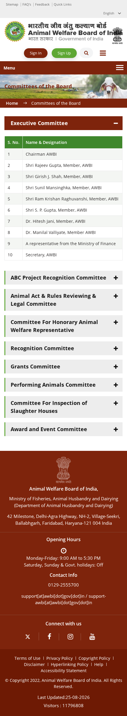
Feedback (42, 4)
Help (98, 664)
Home (12, 103)
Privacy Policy (59, 658)
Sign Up (64, 53)
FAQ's (26, 4)
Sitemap (12, 4)
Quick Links (62, 4)
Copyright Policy (94, 658)
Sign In (36, 53)
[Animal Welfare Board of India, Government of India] (63, 31)
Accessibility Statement (64, 670)
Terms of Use (27, 658)
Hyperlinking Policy (69, 664)
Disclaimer (34, 664)
